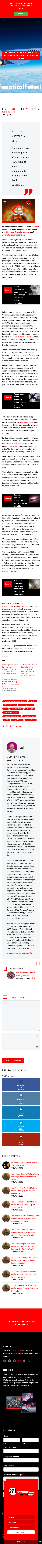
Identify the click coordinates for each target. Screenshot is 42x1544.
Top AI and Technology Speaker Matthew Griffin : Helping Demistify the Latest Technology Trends (24, 1232)
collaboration (8, 606)
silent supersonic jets (23, 337)
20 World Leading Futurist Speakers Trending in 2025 (24, 1164)
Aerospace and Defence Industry (15, 701)
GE (6, 709)
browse (15, 235)
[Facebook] (4, 726)
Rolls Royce (29, 709)
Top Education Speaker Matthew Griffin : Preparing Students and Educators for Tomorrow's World (23, 1246)
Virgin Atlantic (17, 720)
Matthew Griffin (10, 109)
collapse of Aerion (26, 422)
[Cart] (4, 21)
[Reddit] (20, 726)
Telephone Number (11, 1457)
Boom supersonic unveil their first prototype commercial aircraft (10, 667)
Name (6, 1436)
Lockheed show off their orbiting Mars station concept (25, 975)
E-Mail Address (10, 1448)
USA (6, 720)
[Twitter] (7, 726)
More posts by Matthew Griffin (20, 953)
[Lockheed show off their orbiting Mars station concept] (11, 975)
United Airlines (7, 240)
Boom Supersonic (26, 705)
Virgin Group (14, 446)
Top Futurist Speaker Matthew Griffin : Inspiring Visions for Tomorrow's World (25, 1177)
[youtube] (29, 1361)
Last (23, 1443)
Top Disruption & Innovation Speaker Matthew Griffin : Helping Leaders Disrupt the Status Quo (25, 1218)
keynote (6, 235)
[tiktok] (19, 1361)
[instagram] (9, 1361)
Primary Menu (38, 21)
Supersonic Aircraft (11, 712)
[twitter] (24, 1361)
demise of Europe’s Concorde (21, 374)
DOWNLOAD (21, 14)
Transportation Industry (12, 716)
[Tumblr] (13, 726)
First (4, 1443)
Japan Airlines (18, 443)
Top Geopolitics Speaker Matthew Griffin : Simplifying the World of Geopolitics (24, 1190)
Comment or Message (13, 1475)
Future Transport (8, 112)
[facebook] (4, 1361)
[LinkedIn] (16, 726)
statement (7, 263)
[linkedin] (14, 1361)
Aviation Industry (10, 705)
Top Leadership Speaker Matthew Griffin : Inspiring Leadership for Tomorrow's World (24, 1204)
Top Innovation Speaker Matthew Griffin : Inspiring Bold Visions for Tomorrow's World (23, 1274)
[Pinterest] (10, 726)
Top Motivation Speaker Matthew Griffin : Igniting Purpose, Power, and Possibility (24, 1288)
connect (26, 232)
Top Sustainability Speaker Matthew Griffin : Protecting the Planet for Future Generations (24, 1260)
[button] (33, 963)
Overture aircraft (30, 245)
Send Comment (13, 1060)
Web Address (8, 1466)
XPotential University (14, 232)
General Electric (12, 636)
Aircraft (33, 701)
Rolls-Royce (21, 606)
